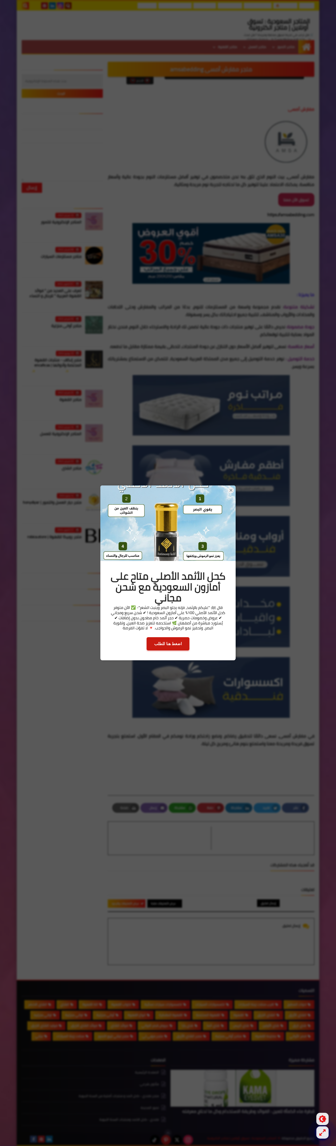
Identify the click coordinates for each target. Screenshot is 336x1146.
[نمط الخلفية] (322, 1132)
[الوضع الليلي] (322, 1119)
